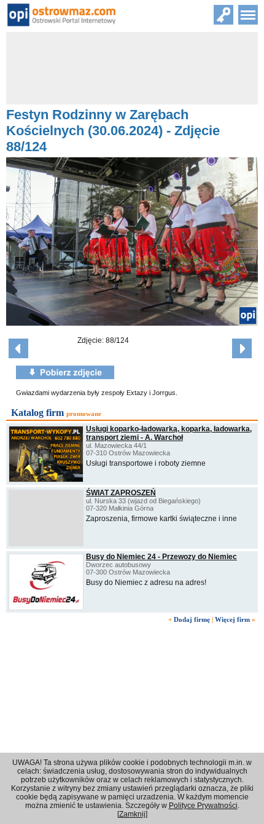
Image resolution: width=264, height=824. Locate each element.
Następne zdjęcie (242, 348)
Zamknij (132, 814)
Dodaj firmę (192, 619)
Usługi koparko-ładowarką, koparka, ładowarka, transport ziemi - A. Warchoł (169, 433)
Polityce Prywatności (203, 805)
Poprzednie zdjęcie (18, 348)
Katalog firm (37, 412)
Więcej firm (232, 619)
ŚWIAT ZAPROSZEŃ (121, 493)
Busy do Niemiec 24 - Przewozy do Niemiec (161, 556)
